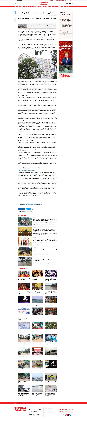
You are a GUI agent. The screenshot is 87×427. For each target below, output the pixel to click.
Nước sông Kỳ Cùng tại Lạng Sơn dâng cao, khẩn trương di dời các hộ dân (37, 343)
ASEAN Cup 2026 (20, 6)
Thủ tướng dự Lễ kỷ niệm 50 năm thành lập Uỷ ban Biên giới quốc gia (66, 15)
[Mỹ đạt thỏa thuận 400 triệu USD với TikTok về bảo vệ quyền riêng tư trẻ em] (51, 364)
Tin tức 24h (26, 6)
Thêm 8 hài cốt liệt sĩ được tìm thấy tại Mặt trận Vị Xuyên (24, 279)
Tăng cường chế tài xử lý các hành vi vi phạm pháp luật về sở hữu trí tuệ (51, 343)
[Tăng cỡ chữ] (15, 18)
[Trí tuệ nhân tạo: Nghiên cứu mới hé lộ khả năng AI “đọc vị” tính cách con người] (51, 273)
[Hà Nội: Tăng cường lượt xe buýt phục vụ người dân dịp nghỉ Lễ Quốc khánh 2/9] (24, 388)
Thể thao (30, 6)
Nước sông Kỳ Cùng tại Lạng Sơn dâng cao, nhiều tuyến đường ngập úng (51, 292)
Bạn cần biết (65, 6)
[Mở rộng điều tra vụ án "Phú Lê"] (51, 377)
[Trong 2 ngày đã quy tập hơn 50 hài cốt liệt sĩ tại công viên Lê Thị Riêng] (51, 311)
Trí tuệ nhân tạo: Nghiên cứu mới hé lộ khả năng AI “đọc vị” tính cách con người (51, 279)
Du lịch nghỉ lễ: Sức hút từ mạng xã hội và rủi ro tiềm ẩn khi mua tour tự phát (24, 292)
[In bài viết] (15, 16)
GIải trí (55, 6)
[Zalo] (71, 3)
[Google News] (51, 15)
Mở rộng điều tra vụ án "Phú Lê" (50, 381)
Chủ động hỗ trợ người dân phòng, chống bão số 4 (51, 356)
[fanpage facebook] (66, 3)
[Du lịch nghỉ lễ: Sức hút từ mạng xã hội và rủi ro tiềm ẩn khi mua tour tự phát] (24, 286)
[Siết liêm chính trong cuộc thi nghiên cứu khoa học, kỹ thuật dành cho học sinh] (51, 388)
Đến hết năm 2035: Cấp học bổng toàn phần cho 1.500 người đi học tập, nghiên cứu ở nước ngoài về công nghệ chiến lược (23, 318)
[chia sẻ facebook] (15, 14)
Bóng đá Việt (35, 6)
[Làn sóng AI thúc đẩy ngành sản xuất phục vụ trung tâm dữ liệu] (24, 299)
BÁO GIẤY (52, 0)
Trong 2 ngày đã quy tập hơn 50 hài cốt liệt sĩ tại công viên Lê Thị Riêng (51, 316)
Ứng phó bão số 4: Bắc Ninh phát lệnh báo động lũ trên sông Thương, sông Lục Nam (37, 394)
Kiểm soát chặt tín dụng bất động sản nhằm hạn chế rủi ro (27, 170)
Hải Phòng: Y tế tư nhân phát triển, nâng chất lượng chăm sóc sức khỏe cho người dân (23, 331)
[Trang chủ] (15, 6)
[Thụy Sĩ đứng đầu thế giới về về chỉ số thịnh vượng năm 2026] (37, 299)
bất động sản (24, 211)
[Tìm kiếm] (15, 3)
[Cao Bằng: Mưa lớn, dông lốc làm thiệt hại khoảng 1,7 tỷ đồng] (25, 251)
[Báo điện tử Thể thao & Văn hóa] (43, 3)
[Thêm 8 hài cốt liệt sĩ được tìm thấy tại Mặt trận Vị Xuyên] (24, 273)
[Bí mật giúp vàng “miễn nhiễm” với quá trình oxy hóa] (37, 273)
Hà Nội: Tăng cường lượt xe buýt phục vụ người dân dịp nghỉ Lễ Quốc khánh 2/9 (23, 394)
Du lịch (51, 6)
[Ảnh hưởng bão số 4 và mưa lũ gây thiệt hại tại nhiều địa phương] (24, 338)
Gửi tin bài (66, 0)
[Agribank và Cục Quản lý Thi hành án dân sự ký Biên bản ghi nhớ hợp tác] (37, 351)
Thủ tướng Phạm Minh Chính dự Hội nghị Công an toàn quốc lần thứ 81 (66, 20)
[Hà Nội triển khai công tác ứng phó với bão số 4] (51, 325)
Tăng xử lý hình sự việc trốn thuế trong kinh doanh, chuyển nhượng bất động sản (40, 24)
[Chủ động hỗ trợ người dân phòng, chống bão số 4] (51, 351)
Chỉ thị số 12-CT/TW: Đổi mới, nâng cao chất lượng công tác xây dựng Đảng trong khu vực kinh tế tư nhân (45, 240)
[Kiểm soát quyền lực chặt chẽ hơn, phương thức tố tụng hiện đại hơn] (37, 286)
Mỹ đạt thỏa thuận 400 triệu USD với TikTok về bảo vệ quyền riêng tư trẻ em (51, 369)
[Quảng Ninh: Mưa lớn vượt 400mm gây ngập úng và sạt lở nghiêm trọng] (25, 261)
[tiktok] (70, 3)
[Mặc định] (15, 20)
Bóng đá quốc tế (42, 6)
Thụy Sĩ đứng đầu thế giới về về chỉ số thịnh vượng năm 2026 (37, 305)
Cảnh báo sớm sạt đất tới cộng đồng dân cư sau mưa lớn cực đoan (24, 382)
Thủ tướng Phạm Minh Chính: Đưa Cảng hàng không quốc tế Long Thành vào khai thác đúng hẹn (66, 36)
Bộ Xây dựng (30, 211)
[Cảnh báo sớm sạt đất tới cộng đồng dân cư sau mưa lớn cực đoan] (24, 377)
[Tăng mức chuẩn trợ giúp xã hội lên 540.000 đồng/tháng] (37, 325)
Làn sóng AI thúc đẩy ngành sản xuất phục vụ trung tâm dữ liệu (23, 305)
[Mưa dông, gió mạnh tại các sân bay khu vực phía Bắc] (37, 377)
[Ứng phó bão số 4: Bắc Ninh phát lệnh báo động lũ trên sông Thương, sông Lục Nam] (37, 388)
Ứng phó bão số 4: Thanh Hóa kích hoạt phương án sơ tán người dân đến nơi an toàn (37, 369)
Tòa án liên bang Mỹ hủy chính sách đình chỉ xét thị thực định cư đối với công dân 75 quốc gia (37, 317)
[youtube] (68, 3)
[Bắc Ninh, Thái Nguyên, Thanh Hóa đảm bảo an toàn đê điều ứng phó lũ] (24, 364)
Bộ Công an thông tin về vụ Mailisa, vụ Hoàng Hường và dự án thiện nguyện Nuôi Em (67, 26)
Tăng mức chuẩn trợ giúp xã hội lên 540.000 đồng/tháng (37, 330)
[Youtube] (70, 0)
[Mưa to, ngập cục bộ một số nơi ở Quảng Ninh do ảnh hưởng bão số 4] (24, 351)
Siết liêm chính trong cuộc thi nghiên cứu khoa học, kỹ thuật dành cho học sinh (50, 394)
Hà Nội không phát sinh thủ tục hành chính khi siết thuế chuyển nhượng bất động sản (31, 167)
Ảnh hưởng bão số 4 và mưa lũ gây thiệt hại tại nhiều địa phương (23, 343)
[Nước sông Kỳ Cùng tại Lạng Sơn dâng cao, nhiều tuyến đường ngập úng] (51, 286)
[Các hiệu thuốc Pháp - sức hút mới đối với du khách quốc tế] (51, 299)
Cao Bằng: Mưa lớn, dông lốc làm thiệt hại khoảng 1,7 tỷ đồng (45, 250)
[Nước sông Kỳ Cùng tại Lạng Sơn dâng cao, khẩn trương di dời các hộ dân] (37, 338)
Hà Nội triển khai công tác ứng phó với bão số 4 (51, 330)
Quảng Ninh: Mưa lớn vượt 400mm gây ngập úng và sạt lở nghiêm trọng (45, 260)
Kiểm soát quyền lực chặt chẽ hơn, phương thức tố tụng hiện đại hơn (37, 292)
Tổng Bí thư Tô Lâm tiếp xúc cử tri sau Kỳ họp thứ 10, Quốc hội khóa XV (67, 31)
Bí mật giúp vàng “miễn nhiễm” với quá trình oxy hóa (37, 279)
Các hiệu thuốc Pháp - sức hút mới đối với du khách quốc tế (51, 305)
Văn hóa (47, 6)
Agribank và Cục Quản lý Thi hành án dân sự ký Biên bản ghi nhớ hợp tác (37, 356)
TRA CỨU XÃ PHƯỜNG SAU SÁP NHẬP (59, 0)
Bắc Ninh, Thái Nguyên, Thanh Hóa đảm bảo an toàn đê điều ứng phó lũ (23, 369)
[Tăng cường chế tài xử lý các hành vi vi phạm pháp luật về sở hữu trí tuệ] (51, 338)
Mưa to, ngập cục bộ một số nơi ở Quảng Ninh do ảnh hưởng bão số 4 (24, 356)
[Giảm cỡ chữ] (15, 21)
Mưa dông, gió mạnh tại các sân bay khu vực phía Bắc (37, 382)
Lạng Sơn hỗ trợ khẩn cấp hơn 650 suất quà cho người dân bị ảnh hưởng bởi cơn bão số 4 (44, 220)
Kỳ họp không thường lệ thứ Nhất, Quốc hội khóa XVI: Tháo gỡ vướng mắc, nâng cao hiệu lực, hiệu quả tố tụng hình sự (44, 230)
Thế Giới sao (59, 6)
